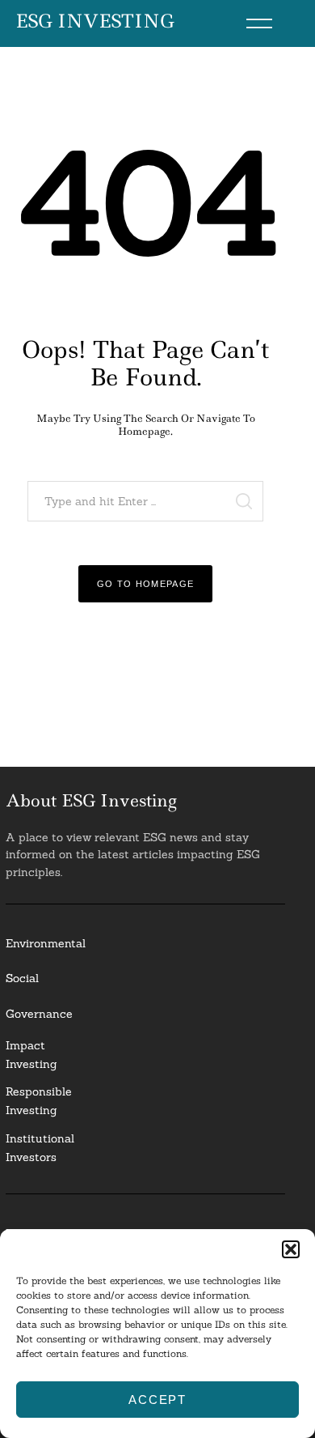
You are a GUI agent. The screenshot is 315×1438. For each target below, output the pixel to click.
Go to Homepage (146, 584)
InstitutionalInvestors (40, 1147)
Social (22, 978)
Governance (39, 1013)
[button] (291, 1249)
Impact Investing (31, 1054)
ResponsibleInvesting (39, 1100)
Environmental (46, 943)
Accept (157, 1399)
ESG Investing (94, 22)
